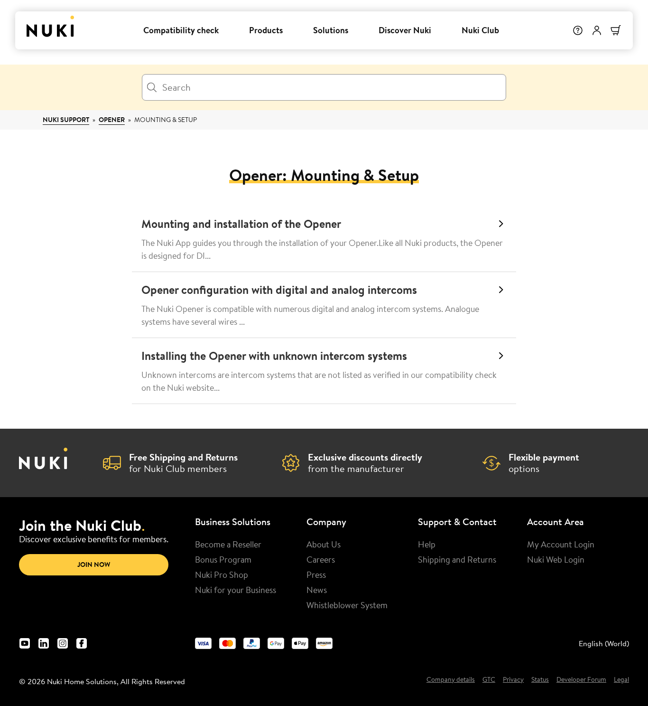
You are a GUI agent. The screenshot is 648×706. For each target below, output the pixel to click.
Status (540, 680)
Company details (450, 680)
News (316, 590)
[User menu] (596, 30)
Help (426, 544)
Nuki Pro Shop (221, 574)
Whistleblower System (347, 605)
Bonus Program (223, 559)
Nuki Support (66, 119)
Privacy (513, 680)
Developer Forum (581, 680)
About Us (323, 544)
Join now (93, 564)
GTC (488, 680)
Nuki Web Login (555, 559)
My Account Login (560, 544)
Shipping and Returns (457, 559)
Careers (320, 559)
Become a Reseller (228, 544)
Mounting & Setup (165, 119)
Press (316, 574)
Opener (112, 119)
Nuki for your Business (235, 590)
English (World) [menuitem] (604, 643)
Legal (621, 680)
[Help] (577, 30)
